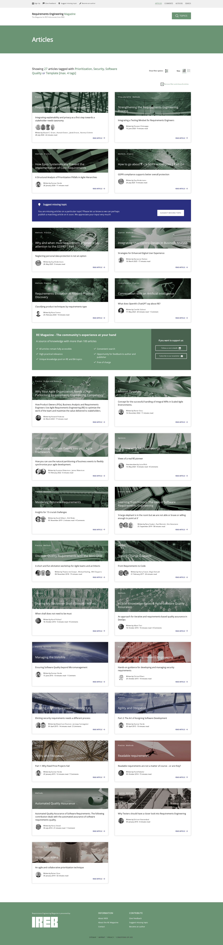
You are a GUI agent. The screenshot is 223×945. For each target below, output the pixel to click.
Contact (101, 926)
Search (188, 3)
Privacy (110, 937)
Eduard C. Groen (49, 133)
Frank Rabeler (139, 772)
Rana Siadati (150, 524)
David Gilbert (61, 518)
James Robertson (78, 470)
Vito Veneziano (172, 524)
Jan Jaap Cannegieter (81, 724)
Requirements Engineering (53, 15)
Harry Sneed (144, 572)
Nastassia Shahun (140, 259)
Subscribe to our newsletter (169, 356)
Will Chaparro (96, 572)
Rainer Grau (138, 411)
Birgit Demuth (154, 572)
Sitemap (92, 937)
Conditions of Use (124, 937)
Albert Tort (138, 625)
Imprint (101, 937)
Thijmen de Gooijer (70, 572)
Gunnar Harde (56, 183)
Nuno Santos (56, 312)
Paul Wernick (161, 524)
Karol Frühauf (56, 619)
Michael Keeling (84, 572)
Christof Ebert (139, 676)
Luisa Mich (143, 464)
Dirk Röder (71, 518)
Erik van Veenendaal (141, 819)
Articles (158, 3)
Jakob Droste (74, 133)
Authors (179, 3)
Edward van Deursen (64, 724)
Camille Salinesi (140, 309)
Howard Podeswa (57, 417)
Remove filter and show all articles (176, 84)
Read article (98, 138)
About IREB (103, 918)
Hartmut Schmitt (86, 133)
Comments (168, 3)
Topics (183, 15)
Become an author (137, 926)
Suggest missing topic (170, 213)
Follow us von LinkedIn (169, 348)
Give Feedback (135, 918)
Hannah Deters (63, 133)
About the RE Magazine (108, 922)
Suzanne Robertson (63, 470)
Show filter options (156, 71)
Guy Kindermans (140, 180)
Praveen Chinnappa (141, 126)
